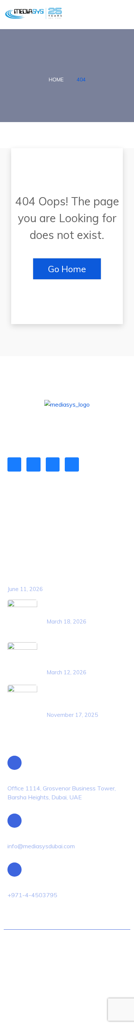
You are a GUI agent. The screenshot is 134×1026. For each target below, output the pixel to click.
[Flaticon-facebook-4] (33, 464)
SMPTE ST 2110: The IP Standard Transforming (78, 654)
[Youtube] (72, 464)
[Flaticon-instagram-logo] (53, 464)
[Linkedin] (14, 464)
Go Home (67, 268)
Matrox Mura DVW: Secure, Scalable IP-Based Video (76, 697)
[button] (121, 14)
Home (56, 79)
